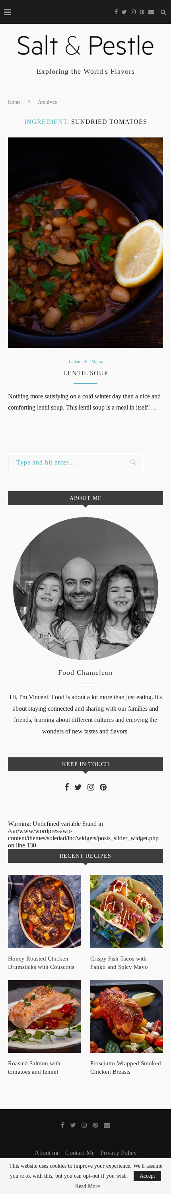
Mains (97, 361)
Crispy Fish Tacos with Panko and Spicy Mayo (119, 962)
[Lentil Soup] (85, 242)
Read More (87, 1186)
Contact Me (80, 1152)
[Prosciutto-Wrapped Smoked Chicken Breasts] (126, 1016)
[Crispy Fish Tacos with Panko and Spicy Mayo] (126, 911)
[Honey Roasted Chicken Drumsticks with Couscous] (44, 911)
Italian (74, 361)
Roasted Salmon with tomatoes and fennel (34, 1067)
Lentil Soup (85, 373)
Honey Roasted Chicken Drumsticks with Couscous (41, 962)
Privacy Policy (118, 1152)
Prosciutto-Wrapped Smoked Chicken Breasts (125, 1067)
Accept (147, 1176)
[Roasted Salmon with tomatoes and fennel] (44, 1016)
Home (14, 102)
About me (47, 1152)
